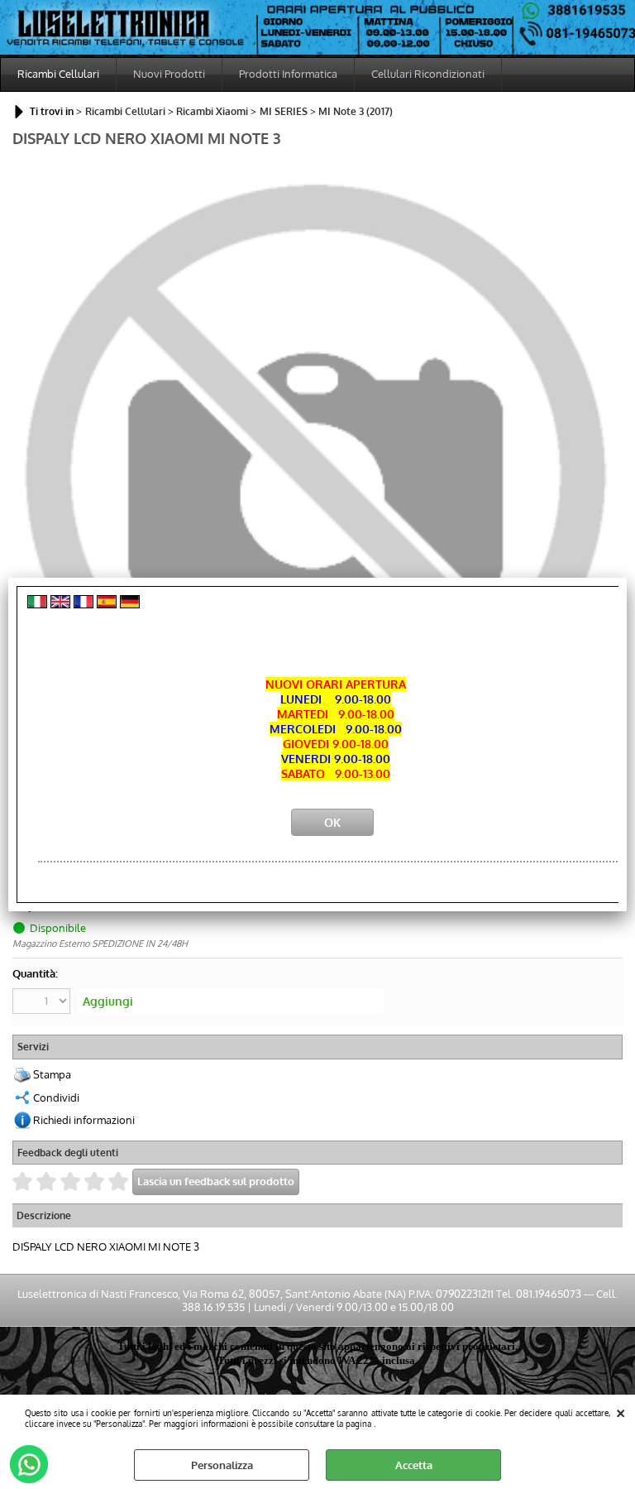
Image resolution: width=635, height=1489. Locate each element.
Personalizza (222, 1465)
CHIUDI (620, 1411)
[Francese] (83, 604)
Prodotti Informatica (288, 73)
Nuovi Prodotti (169, 73)
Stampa (52, 1074)
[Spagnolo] (106, 604)
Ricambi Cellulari (58, 73)
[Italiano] (37, 604)
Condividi (56, 1097)
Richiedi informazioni (84, 1119)
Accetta (413, 1465)
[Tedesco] (129, 604)
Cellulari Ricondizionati (428, 73)
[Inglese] (60, 604)
